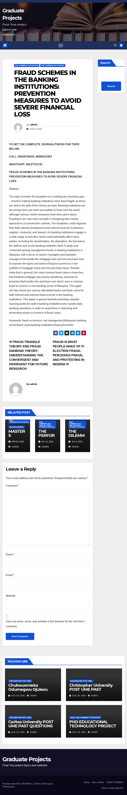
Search (105, 63)
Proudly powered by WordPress (17, 783)
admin (34, 124)
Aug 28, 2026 (18, 696)
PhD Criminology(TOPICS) (52, 65)
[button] (115, 45)
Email (10, 575)
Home (86, 782)
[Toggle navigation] (60, 45)
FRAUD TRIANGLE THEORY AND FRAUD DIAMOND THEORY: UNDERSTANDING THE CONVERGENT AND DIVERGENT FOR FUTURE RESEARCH (28, 355)
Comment (12, 485)
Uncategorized (16, 427)
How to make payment (112, 788)
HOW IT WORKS (115, 782)
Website (10, 595)
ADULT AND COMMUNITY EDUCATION (85, 717)
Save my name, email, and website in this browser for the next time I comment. (45, 624)
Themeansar (8, 786)
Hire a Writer (98, 782)
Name (10, 554)
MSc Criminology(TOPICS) (26, 65)
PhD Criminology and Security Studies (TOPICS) (46, 424)
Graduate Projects (26, 759)
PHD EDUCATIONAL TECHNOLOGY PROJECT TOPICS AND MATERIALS (93, 725)
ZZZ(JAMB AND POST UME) (20, 681)
